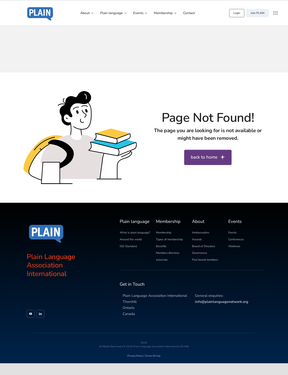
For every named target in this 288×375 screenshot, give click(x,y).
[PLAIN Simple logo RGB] (40, 6)
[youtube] (30, 314)
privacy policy (135, 355)
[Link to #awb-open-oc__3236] (275, 13)
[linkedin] (40, 314)
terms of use (152, 355)
